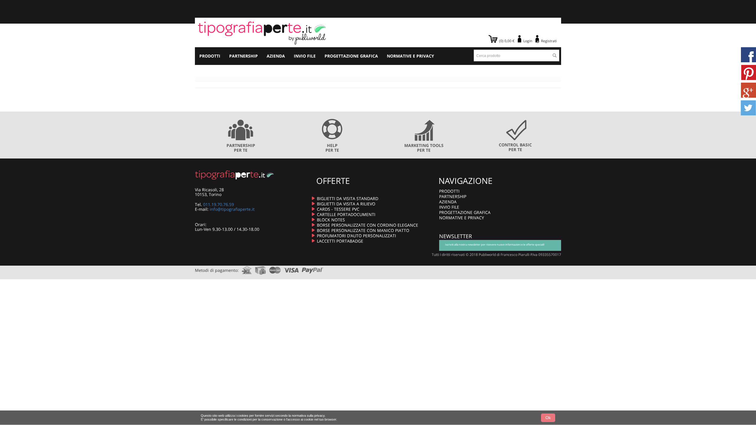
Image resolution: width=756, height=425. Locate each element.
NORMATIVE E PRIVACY (410, 56)
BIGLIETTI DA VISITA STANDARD (347, 198)
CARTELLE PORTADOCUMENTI (346, 214)
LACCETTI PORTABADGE (340, 241)
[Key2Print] (262, 32)
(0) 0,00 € (506, 40)
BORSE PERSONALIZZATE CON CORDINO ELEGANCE (367, 225)
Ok (548, 417)
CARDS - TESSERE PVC (338, 209)
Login (527, 40)
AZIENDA (276, 56)
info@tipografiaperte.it (232, 209)
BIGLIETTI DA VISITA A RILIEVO (346, 204)
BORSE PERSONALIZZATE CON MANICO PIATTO (363, 230)
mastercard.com (275, 268)
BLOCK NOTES (331, 220)
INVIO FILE (305, 56)
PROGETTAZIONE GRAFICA (351, 56)
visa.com (291, 268)
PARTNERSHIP (243, 56)
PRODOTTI (209, 56)
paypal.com (313, 268)
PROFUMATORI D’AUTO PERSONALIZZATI (356, 235)
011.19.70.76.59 (218, 204)
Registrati (549, 40)
